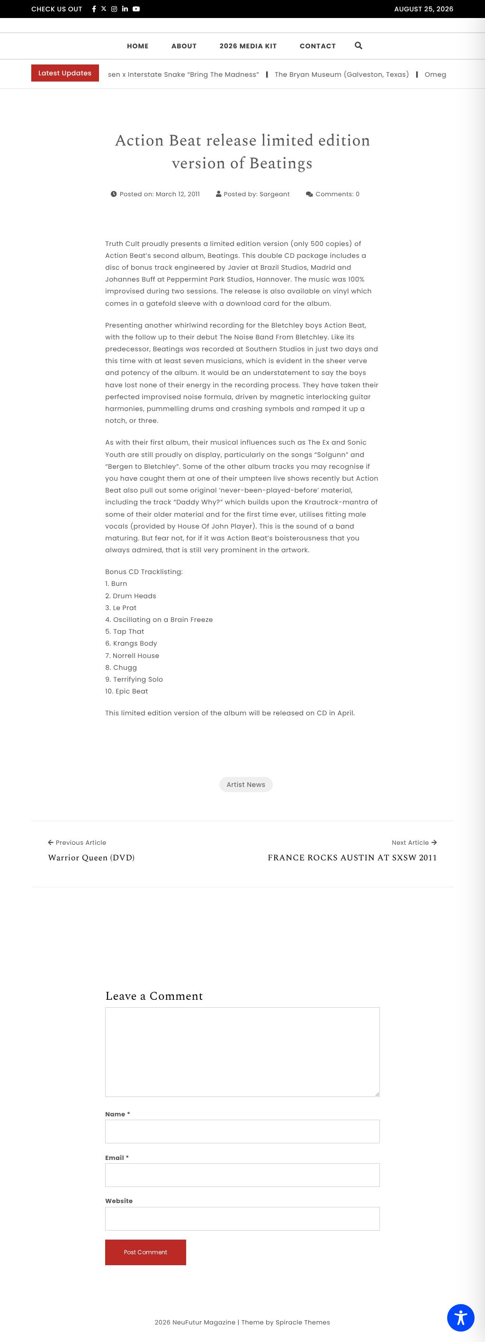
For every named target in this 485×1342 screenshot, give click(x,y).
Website (119, 1200)
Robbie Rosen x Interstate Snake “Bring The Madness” (155, 74)
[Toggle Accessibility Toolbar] (461, 1318)
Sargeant (275, 194)
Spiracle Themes (303, 1322)
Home (138, 46)
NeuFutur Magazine (203, 1322)
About (184, 46)
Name (117, 1114)
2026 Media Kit (248, 46)
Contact (318, 46)
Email (117, 1157)
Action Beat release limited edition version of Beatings (243, 152)
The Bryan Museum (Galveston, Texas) (332, 74)
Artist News (245, 784)
